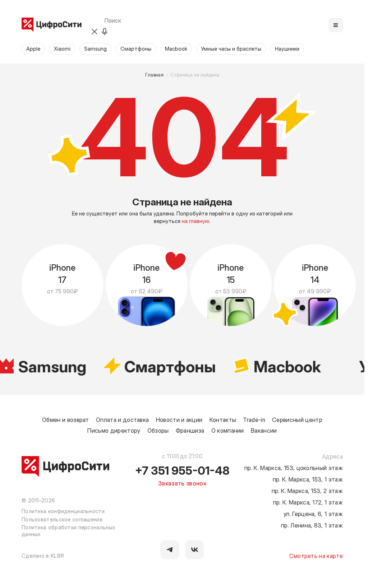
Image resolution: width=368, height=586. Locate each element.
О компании (227, 430)
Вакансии (264, 430)
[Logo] (52, 25)
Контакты (223, 419)
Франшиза (190, 430)
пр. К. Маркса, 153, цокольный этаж (293, 467)
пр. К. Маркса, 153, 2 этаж (307, 490)
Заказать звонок (182, 483)
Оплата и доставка (122, 419)
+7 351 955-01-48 (182, 470)
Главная (154, 75)
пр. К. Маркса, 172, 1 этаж (308, 502)
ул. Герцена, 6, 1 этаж (313, 513)
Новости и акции (179, 419)
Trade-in (254, 419)
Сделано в (43, 555)
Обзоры (158, 430)
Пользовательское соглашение (62, 519)
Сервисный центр (297, 419)
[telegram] (170, 549)
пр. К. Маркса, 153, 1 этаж (308, 479)
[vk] (194, 549)
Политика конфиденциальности (63, 511)
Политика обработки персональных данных (68, 530)
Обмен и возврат (65, 419)
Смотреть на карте (316, 555)
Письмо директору (113, 430)
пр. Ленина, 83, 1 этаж (312, 525)
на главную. (196, 220)
